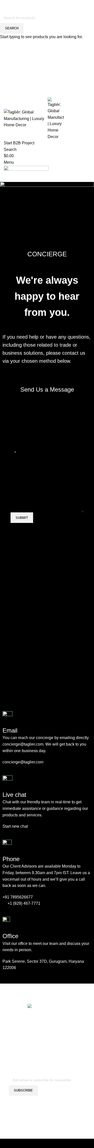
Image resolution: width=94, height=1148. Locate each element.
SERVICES (49, 1115)
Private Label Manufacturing (49, 1124)
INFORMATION (49, 1110)
